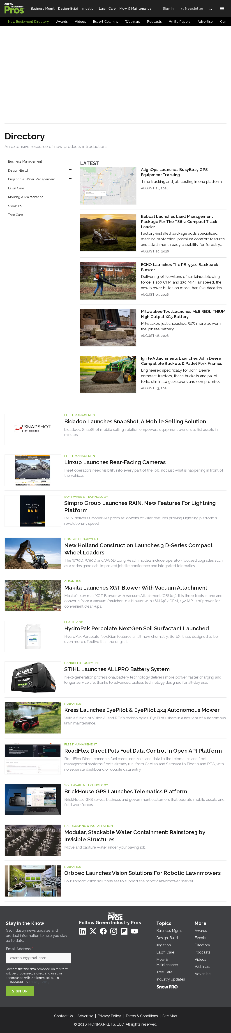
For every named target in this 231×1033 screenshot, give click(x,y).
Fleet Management (80, 415)
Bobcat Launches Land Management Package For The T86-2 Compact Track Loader (179, 221)
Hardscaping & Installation (88, 826)
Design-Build (18, 170)
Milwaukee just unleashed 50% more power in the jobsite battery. (182, 326)
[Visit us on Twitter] (93, 931)
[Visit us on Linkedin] (82, 931)
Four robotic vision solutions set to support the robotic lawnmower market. (129, 881)
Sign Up (20, 991)
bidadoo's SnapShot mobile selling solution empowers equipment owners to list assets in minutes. (141, 432)
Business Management (25, 161)
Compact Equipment (81, 539)
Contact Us (63, 1016)
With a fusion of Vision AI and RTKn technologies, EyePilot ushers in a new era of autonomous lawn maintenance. (145, 721)
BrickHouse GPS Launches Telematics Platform (125, 791)
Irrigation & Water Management (31, 179)
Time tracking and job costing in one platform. (182, 181)
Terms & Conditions (141, 1016)
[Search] (210, 8)
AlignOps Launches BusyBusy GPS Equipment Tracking (174, 172)
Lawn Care (16, 188)
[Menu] (221, 8)
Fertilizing (73, 622)
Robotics (72, 703)
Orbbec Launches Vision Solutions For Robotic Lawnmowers (142, 873)
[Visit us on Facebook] (103, 931)
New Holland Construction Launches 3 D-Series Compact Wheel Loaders (138, 549)
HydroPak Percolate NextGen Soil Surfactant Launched (136, 628)
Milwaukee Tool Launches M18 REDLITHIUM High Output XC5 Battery (183, 314)
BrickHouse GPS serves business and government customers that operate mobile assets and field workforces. (144, 802)
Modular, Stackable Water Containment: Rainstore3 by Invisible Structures (134, 835)
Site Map (169, 1016)
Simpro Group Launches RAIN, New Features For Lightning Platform (140, 506)
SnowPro (15, 206)
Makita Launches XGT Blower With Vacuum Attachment (135, 587)
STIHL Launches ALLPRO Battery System (117, 669)
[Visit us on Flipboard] (124, 931)
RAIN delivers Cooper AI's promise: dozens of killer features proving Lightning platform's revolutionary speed (140, 521)
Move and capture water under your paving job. (105, 847)
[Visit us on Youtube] (134, 931)
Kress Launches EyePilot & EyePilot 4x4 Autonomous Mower (142, 710)
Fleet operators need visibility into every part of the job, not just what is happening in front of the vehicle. (143, 473)
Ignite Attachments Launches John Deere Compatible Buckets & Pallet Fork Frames (181, 361)
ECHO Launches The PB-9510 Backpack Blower (179, 267)
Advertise (85, 1016)
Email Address (19, 949)
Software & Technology (86, 496)
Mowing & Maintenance (25, 197)
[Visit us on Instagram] (113, 931)
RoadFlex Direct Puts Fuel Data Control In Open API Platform (143, 750)
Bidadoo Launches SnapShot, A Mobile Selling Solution (135, 421)
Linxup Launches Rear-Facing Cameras (115, 462)
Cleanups (72, 581)
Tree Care (15, 215)
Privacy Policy (39, 982)
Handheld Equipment (82, 663)
